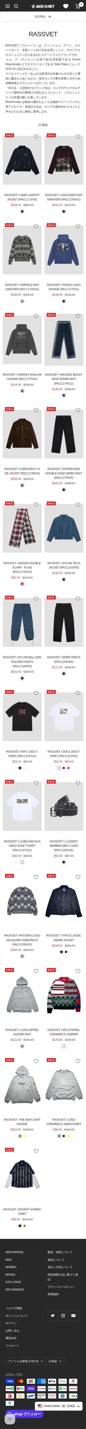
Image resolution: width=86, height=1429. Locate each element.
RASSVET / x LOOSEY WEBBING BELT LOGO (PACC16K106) (64, 846)
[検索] (16, 6)
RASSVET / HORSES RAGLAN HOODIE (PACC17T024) (22, 377)
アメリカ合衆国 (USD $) (23, 1361)
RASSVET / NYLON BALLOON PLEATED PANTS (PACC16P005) (22, 662)
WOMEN (11, 1267)
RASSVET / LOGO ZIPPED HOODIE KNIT (22, 1032)
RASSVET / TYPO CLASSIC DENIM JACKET (63, 938)
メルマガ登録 (14, 1308)
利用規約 (53, 1294)
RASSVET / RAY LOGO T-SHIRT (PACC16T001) (22, 754)
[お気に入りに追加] (36, 136)
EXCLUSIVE (13, 1282)
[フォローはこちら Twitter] (53, 1316)
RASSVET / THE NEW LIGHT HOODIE (22, 1122)
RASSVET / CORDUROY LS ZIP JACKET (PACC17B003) (22, 471)
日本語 (53, 1361)
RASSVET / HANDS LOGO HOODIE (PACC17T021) (63, 287)
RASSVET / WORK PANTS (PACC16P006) (63, 659)
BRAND (10, 1274)
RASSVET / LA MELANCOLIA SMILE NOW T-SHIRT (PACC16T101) (22, 846)
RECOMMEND (15, 1289)
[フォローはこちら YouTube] (73, 1316)
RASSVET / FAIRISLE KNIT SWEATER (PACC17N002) (22, 287)
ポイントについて (17, 1315)
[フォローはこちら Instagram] (63, 1316)
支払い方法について (60, 1267)
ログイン (11, 1323)
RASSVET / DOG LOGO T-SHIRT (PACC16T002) (63, 754)
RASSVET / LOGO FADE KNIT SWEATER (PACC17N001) (64, 197)
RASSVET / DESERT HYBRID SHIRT (22, 1211)
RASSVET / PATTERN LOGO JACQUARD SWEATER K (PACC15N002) (22, 940)
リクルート (12, 1345)
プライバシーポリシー (61, 1286)
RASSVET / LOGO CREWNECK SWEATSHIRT (64, 1122)
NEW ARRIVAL (15, 1252)
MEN (9, 1259)
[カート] (78, 6)
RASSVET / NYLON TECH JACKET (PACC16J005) (63, 565)
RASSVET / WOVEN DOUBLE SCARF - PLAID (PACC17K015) (22, 568)
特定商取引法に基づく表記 (63, 1277)
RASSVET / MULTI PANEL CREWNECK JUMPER (63, 1032)
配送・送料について (60, 1252)
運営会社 (11, 1338)
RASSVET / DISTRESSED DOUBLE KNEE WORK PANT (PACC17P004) (63, 473)
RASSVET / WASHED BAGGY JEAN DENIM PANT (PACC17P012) (64, 379)
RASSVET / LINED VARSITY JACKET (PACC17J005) (22, 197)
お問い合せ (12, 1330)
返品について (56, 1259)
